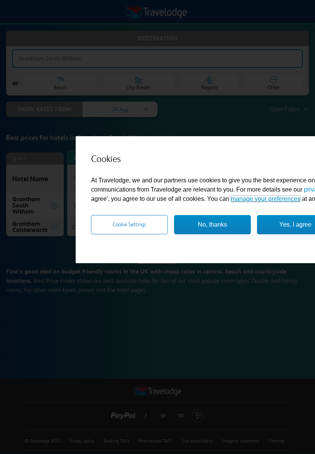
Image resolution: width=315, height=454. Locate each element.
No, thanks (212, 224)
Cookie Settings (129, 224)
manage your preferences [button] (265, 198)
